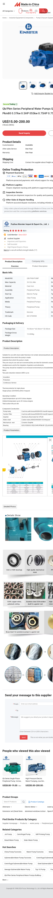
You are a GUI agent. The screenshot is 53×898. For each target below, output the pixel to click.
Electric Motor (30, 807)
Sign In (6, 250)
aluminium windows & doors (35, 811)
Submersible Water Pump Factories (17, 857)
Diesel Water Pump (11, 840)
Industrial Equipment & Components (21, 18)
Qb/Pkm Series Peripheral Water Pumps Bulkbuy (22, 875)
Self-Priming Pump (43, 834)
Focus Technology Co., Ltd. (31, 888)
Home (4, 18)
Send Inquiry (24, 133)
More (4, 880)
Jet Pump (8, 834)
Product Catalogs (37, 802)
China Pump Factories (12, 852)
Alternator (6, 807)
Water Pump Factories (35, 852)
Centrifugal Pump (23, 834)
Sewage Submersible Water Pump (17, 869)
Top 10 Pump (40, 869)
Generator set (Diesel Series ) (13, 811)
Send (24, 737)
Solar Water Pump (31, 840)
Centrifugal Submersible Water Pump (18, 863)
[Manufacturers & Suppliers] (26, 4)
